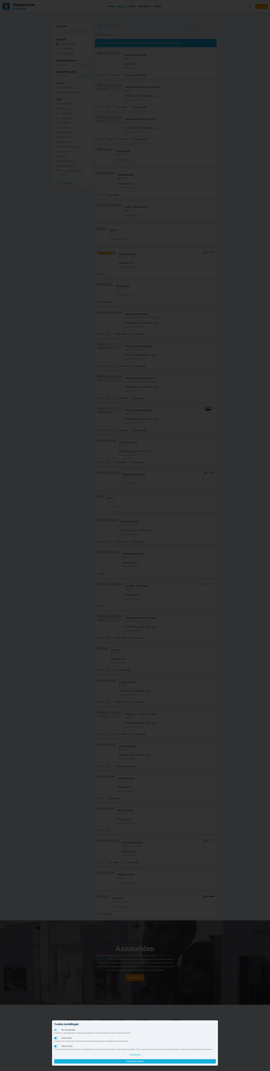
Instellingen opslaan (135, 1061)
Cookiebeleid (135, 1055)
